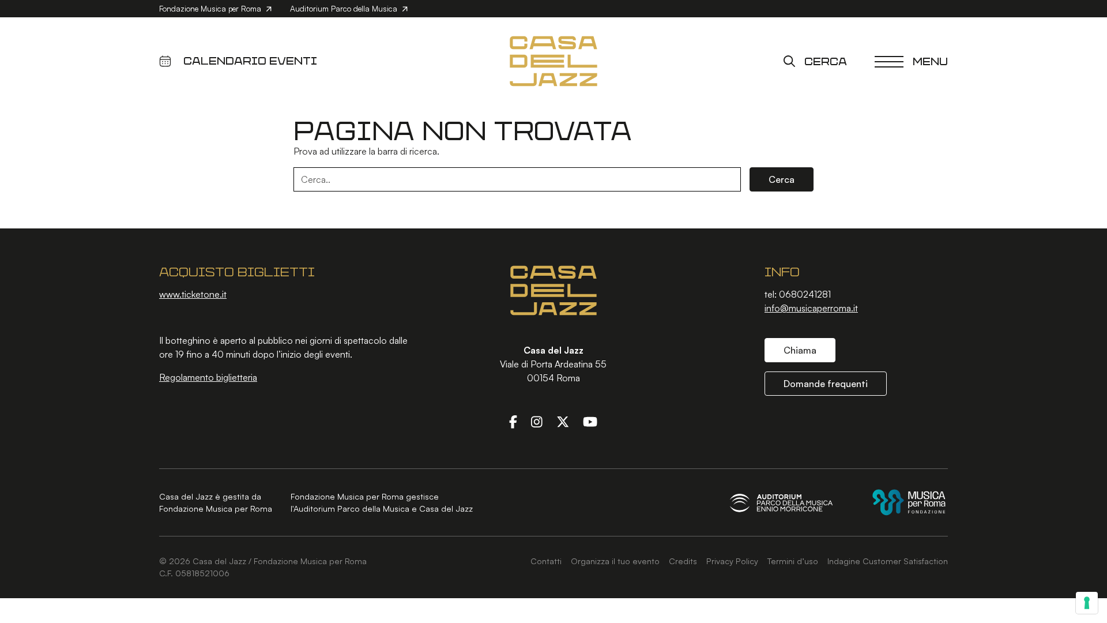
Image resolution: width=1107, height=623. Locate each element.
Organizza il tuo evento (615, 561)
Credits (683, 561)
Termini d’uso (792, 561)
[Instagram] (537, 422)
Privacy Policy (732, 561)
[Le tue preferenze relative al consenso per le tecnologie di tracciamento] (1087, 603)
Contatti (546, 561)
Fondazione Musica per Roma (211, 8)
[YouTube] (590, 422)
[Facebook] (513, 422)
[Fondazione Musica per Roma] (909, 502)
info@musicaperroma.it (811, 308)
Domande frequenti (826, 383)
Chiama (800, 350)
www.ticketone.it (193, 294)
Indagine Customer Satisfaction (887, 561)
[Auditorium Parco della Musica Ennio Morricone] (781, 502)
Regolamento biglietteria (208, 377)
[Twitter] (562, 422)
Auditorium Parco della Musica (345, 8)
